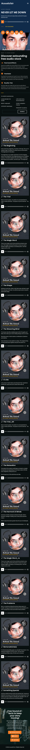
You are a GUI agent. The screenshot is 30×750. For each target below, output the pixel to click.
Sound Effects (15, 732)
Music (15, 736)
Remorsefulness (10, 647)
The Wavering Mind (11, 329)
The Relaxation (9, 465)
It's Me (6, 380)
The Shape (7, 285)
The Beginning (9, 146)
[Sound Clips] (21, 32)
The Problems (9, 603)
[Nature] (3, 32)
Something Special (11, 690)
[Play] (2, 21)
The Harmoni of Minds (12, 512)
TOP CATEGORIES (9, 26)
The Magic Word (10, 240)
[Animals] (7, 32)
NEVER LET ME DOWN (13, 12)
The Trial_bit (8, 422)
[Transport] (12, 32)
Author (15, 739)
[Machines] (16, 32)
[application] (15, 21)
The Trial (6, 197)
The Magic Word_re (11, 558)
